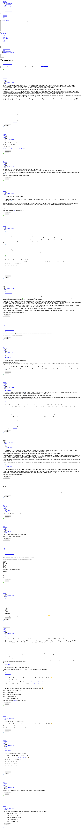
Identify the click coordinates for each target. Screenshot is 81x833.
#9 (5, 388)
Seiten (4, 41)
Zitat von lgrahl (8, 664)
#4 (5, 194)
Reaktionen (5, 78)
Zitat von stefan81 (8, 390)
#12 (6, 511)
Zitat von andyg (8, 357)
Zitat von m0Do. (8, 599)
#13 (6, 532)
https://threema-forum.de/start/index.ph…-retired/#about (13, 148)
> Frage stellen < (44, 66)
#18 (6, 746)
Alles (4, 35)
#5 (5, 229)
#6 (5, 289)
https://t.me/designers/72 (25, 685)
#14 (6, 555)
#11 (6, 489)
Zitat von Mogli (8, 674)
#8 (5, 353)
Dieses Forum (5, 38)
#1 (5, 83)
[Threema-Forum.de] (39, 31)
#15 (6, 596)
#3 (5, 167)
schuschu (4, 63)
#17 (6, 719)
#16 (6, 634)
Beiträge (4, 80)
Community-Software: (8, 831)
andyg (14, 210)
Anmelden (5, 15)
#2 (5, 140)
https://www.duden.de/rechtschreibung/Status (19, 757)
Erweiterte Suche (6, 44)
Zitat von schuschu (8, 293)
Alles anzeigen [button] (8, 613)
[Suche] (0, 32)
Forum (4, 42)
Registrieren (5, 16)
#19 (6, 788)
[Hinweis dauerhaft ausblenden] (0, 66)
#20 (6, 809)
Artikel (4, 40)
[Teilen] (0, 67)
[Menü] (0, 13)
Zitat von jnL (7, 232)
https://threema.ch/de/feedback (37, 683)
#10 (6, 443)
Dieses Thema (5, 37)
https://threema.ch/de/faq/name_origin (36, 681)
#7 (5, 331)
